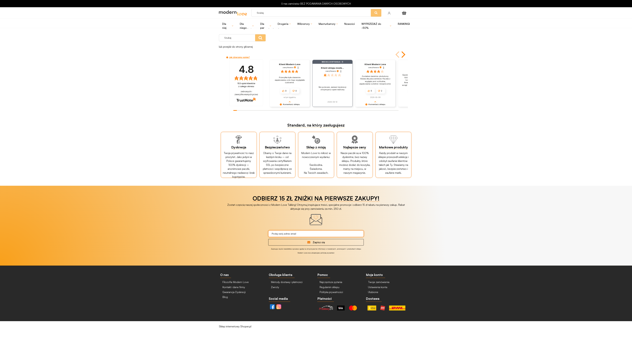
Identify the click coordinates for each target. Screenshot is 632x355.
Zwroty (274, 287)
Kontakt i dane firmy (233, 287)
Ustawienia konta (377, 287)
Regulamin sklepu (329, 287)
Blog (225, 297)
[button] (397, 55)
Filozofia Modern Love (235, 282)
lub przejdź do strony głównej (236, 46)
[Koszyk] (405, 12)
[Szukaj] (260, 37)
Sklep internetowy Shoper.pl (235, 326)
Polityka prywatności (331, 292)
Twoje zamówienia (378, 282)
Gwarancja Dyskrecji (234, 292)
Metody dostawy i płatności (286, 282)
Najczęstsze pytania (330, 282)
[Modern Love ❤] (233, 12)
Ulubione (372, 292)
